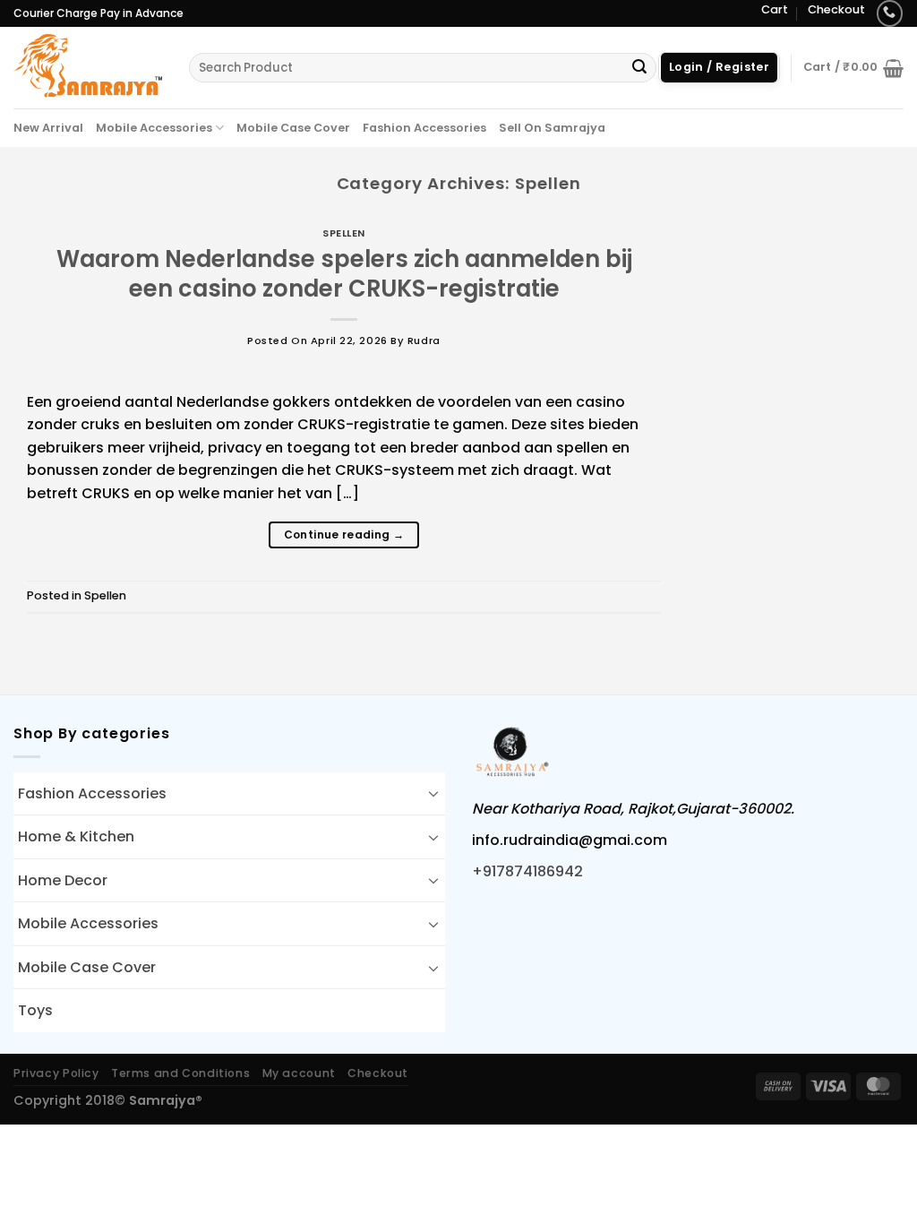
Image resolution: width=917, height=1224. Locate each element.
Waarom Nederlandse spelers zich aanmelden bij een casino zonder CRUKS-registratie (344, 274)
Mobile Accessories (154, 127)
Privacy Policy (56, 1073)
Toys (35, 1010)
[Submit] (639, 68)
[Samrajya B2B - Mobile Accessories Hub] (87, 67)
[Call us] (890, 13)
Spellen (343, 233)
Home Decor (62, 880)
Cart (774, 9)
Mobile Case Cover (293, 127)
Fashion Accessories (424, 127)
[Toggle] (433, 793)
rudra (424, 340)
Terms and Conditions (180, 1073)
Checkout (836, 9)
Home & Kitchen (76, 836)
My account (299, 1073)
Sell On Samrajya (552, 127)
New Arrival (48, 127)
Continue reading (344, 534)
